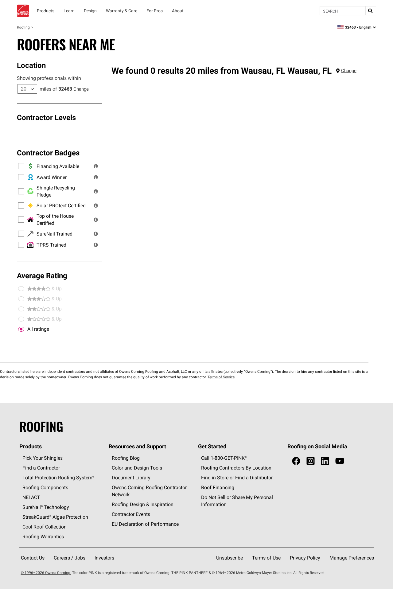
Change (81, 89)
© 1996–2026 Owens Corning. (46, 572)
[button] (96, 166)
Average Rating (42, 275)
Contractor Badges (48, 152)
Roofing (23, 27)
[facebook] (296, 461)
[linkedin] (325, 461)
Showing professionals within (49, 78)
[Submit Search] (370, 10)
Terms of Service (221, 377)
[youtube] (339, 461)
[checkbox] (21, 329)
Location (31, 65)
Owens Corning (23, 11)
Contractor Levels (46, 117)
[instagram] (310, 461)
